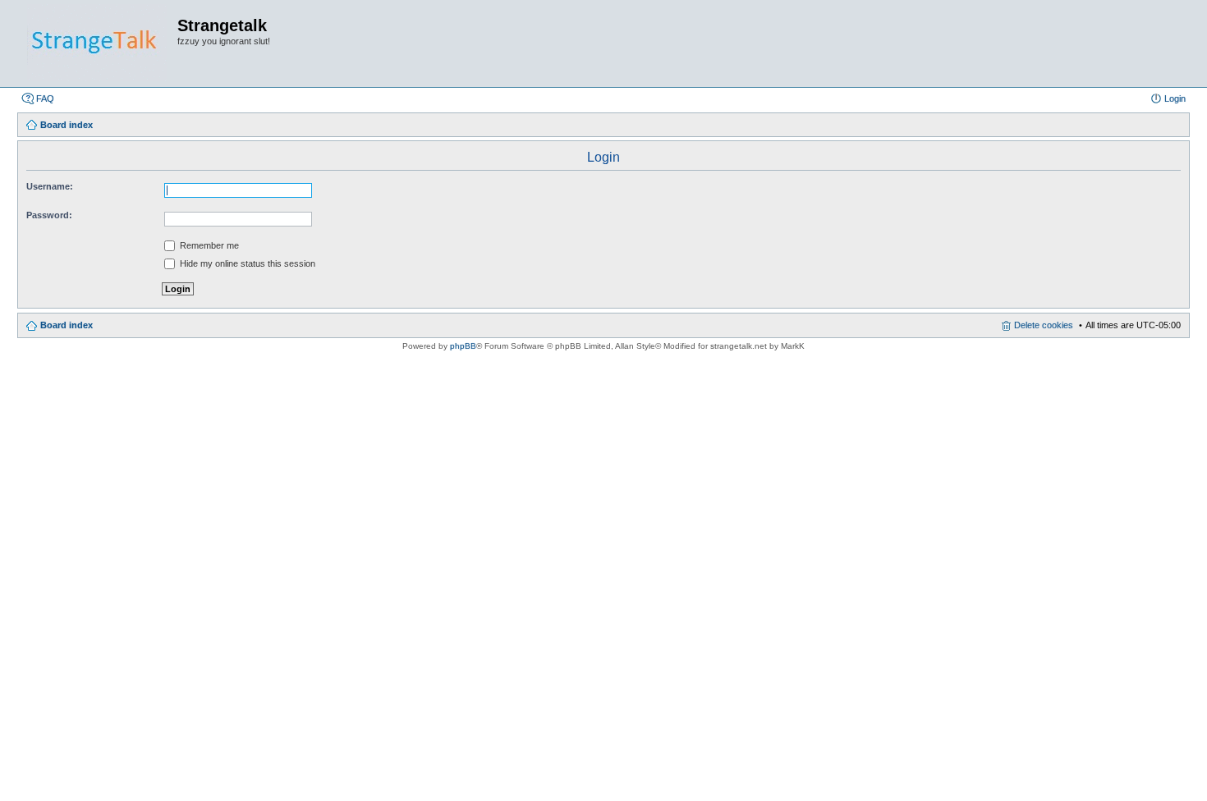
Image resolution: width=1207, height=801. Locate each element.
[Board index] (96, 43)
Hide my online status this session (246, 263)
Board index (66, 325)
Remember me (208, 245)
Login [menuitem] (1175, 98)
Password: (49, 215)
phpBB (463, 345)
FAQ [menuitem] (45, 98)
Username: (49, 186)
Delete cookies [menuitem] (1043, 325)
